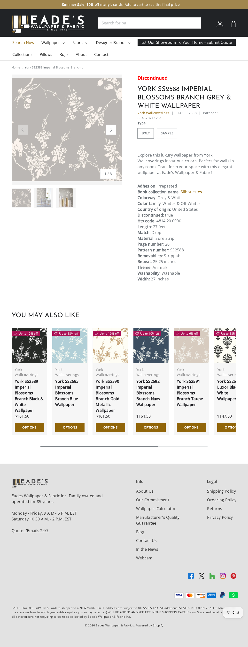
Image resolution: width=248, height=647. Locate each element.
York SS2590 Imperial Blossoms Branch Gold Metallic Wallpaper (107, 396)
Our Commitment (152, 500)
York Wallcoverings (154, 113)
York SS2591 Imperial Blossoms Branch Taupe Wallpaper (190, 393)
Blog (140, 531)
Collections (22, 54)
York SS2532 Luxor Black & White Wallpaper (230, 390)
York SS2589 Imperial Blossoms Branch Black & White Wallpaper (29, 396)
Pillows (46, 54)
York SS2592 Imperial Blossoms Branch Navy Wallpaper (148, 393)
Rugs (64, 54)
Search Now (23, 42)
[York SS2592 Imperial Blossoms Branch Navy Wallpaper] (151, 345)
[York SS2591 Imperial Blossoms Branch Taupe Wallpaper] (191, 345)
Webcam (144, 558)
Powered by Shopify (149, 625)
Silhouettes (191, 192)
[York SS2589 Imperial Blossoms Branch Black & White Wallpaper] (29, 345)
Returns (214, 508)
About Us (145, 491)
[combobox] (149, 23)
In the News (147, 549)
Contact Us (146, 540)
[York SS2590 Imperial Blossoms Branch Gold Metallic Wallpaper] (110, 345)
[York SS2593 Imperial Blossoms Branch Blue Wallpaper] (69, 345)
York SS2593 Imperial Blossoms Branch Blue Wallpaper (67, 393)
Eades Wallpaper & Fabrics (115, 625)
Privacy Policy (220, 517)
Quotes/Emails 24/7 (30, 530)
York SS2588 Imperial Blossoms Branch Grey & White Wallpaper (54, 67)
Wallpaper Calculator (156, 508)
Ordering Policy (221, 500)
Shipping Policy (221, 491)
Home (16, 67)
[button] (233, 24)
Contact (101, 54)
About (81, 54)
